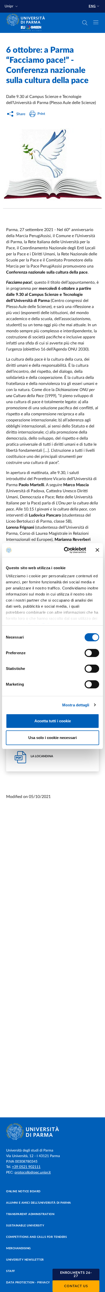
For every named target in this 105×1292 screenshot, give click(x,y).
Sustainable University (25, 1225)
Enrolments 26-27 (76, 1274)
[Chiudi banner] (97, 550)
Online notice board (23, 1191)
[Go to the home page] (27, 20)
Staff (10, 1271)
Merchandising (18, 1248)
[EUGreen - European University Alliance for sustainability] (31, 28)
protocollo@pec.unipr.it (33, 1172)
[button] (12, 6)
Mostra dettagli (75, 705)
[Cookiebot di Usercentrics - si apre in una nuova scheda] (65, 550)
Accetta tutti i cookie (52, 721)
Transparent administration (30, 1214)
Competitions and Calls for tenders (36, 1237)
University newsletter (25, 1259)
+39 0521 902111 (26, 1167)
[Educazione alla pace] (52, 164)
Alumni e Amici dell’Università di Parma (38, 1202)
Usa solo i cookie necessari (52, 737)
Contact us (76, 1286)
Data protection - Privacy (28, 1282)
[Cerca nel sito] (85, 23)
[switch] (92, 653)
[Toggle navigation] (96, 22)
